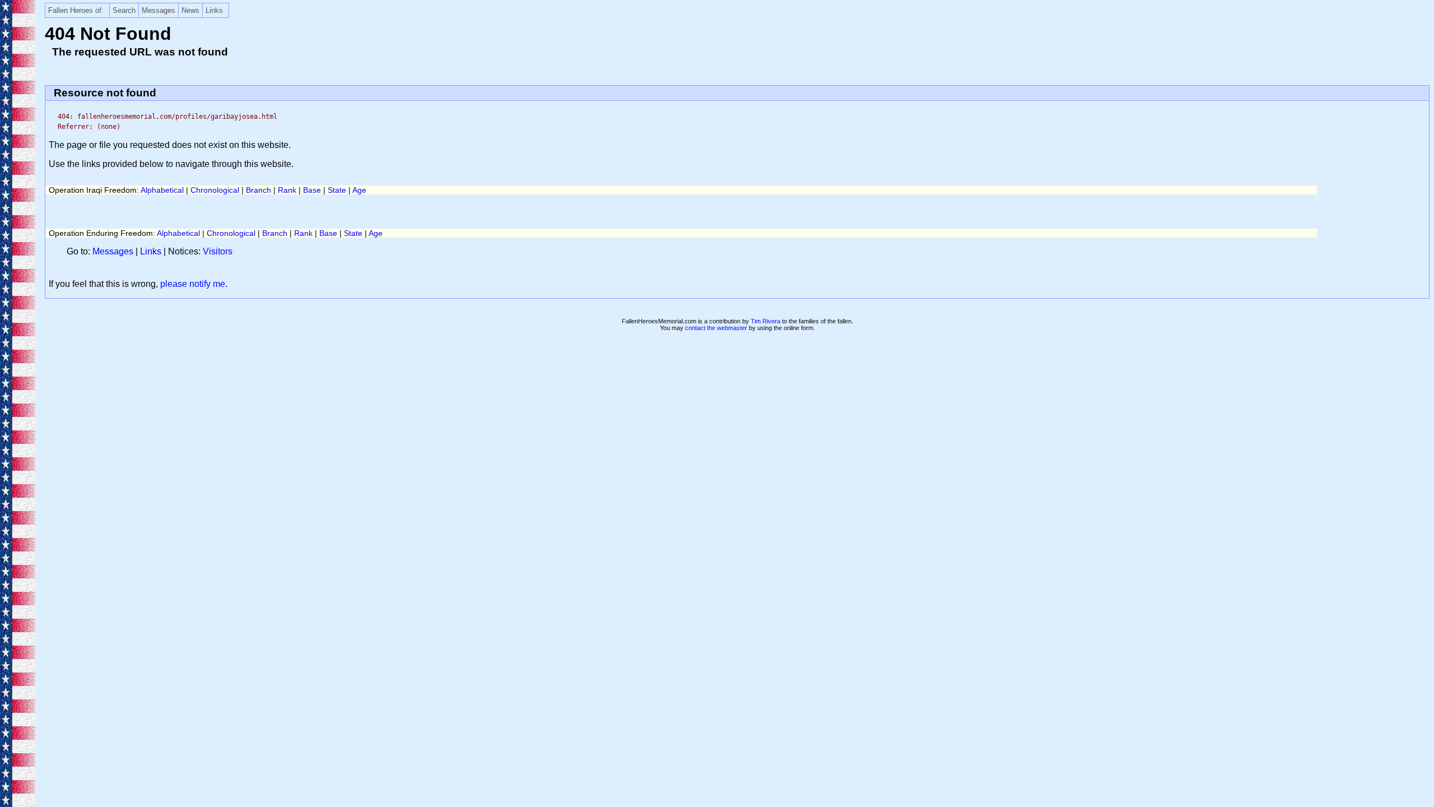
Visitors (217, 251)
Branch (258, 189)
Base (312, 189)
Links (214, 10)
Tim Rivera (765, 321)
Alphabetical (162, 189)
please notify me (192, 284)
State (337, 189)
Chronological (214, 189)
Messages (158, 10)
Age (359, 189)
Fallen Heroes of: (76, 10)
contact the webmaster (716, 327)
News (190, 10)
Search (124, 10)
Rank (287, 189)
